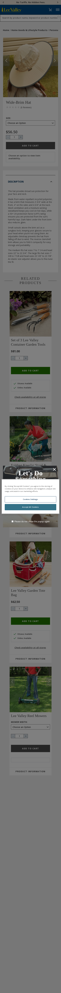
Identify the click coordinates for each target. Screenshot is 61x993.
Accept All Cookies (30, 507)
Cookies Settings (30, 499)
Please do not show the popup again (32, 521)
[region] (30, 496)
